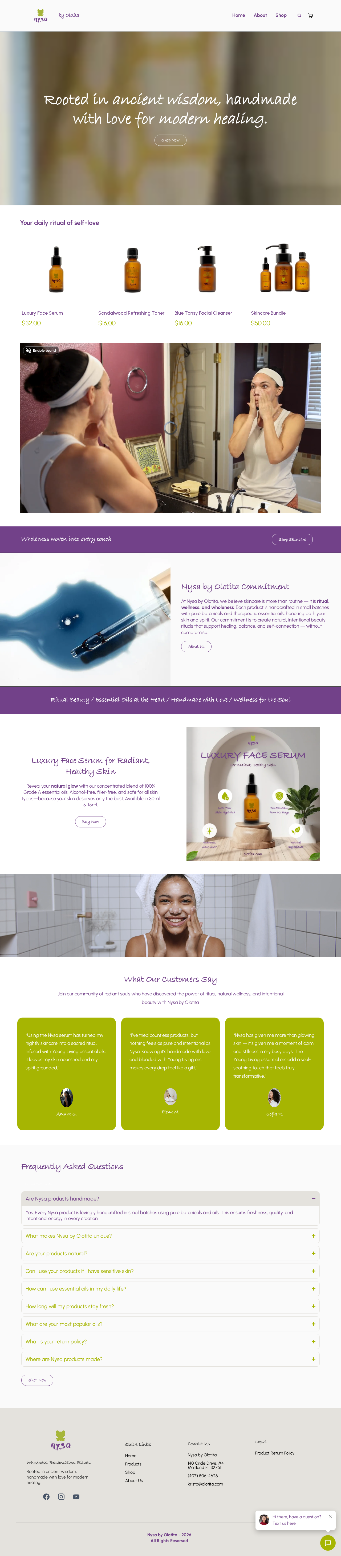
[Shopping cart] (310, 15)
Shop (281, 15)
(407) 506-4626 (203, 1475)
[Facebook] (46, 1496)
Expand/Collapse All (38, 1184)
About (260, 15)
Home (238, 15)
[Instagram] (61, 1496)
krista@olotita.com (205, 1484)
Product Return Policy (274, 1453)
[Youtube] (76, 1496)
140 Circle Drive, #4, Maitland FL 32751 (206, 1465)
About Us (134, 1480)
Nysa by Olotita (202, 1454)
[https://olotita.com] (41, 15)
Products (133, 1464)
